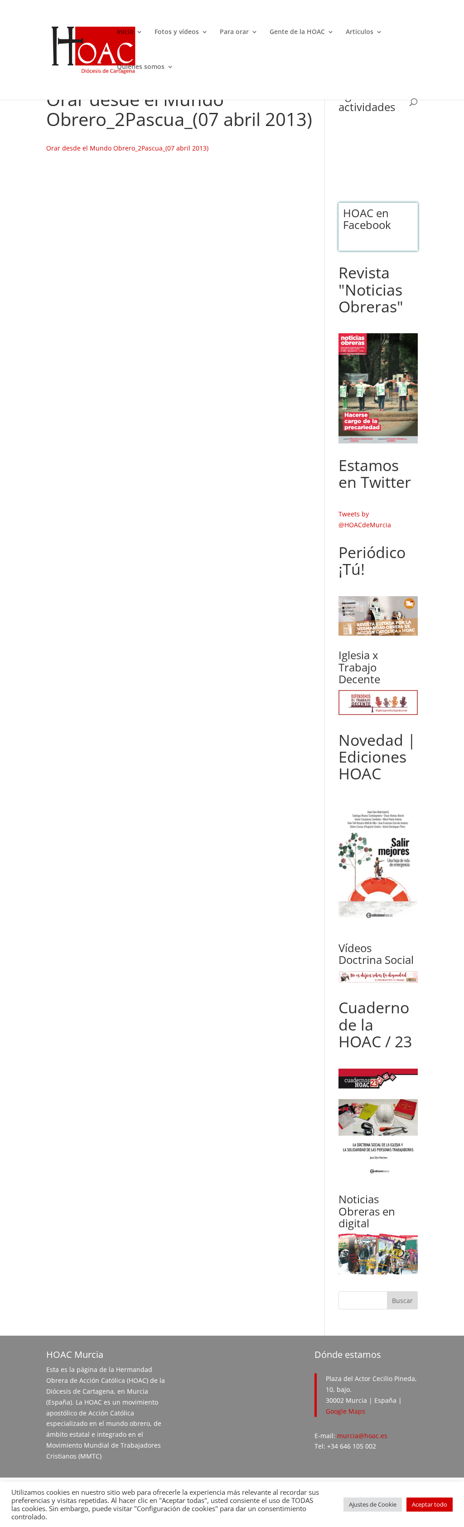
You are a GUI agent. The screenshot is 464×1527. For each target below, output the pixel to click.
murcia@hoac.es (362, 1435)
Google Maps (345, 1411)
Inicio (125, 32)
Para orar (234, 32)
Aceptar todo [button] (429, 1504)
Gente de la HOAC (297, 32)
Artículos (359, 32)
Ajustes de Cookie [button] (372, 1504)
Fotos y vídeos (177, 32)
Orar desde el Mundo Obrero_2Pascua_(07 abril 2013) (127, 148)
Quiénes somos (140, 67)
